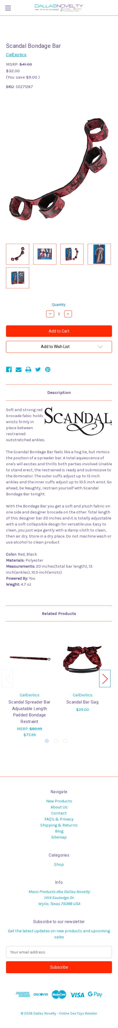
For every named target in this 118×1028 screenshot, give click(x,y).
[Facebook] (9, 370)
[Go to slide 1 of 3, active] (47, 741)
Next (105, 678)
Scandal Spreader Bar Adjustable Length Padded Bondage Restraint (29, 711)
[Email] (18, 370)
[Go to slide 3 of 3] (65, 741)
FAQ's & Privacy (59, 819)
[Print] (28, 370)
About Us (59, 807)
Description (59, 392)
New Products (59, 801)
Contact (59, 813)
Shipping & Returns (59, 825)
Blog (59, 831)
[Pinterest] (48, 370)
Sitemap (59, 837)
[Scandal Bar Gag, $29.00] (82, 658)
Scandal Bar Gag (82, 702)
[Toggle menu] (8, 8)
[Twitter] (38, 370)
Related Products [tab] (59, 613)
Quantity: (59, 304)
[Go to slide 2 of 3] (56, 741)
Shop (59, 864)
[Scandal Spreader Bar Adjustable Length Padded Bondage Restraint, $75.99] (29, 658)
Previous (7, 678)
